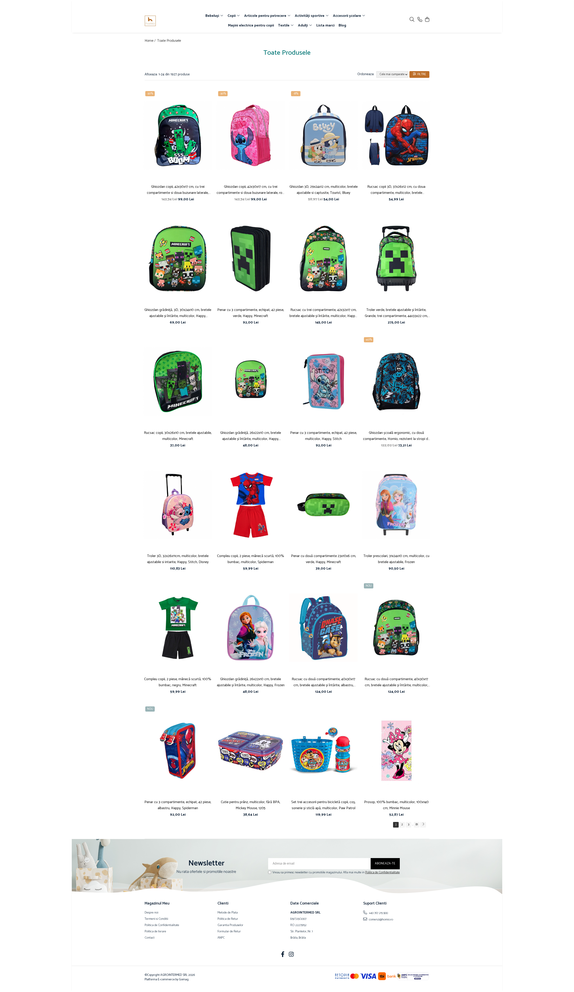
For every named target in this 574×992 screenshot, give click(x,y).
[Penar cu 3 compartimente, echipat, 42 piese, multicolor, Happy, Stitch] (323, 381)
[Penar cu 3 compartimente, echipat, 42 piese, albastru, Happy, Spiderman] (178, 751)
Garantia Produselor (230, 925)
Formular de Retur (229, 931)
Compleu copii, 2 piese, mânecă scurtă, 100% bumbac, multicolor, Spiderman (250, 559)
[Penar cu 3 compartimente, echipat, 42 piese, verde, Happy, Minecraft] (250, 258)
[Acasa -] (170, 20)
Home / (151, 41)
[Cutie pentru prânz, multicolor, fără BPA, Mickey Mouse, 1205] (250, 751)
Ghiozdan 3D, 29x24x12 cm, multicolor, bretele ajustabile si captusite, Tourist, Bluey (323, 190)
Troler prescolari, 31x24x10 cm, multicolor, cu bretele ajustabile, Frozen (396, 559)
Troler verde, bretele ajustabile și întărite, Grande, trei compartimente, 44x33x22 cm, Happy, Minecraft (396, 313)
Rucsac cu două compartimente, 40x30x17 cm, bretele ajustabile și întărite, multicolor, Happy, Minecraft (396, 682)
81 (416, 824)
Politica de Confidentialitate (382, 872)
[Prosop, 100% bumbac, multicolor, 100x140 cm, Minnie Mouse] (396, 751)
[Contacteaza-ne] (419, 20)
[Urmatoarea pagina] (423, 825)
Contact (149, 938)
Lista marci (325, 25)
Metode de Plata (227, 913)
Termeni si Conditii (156, 919)
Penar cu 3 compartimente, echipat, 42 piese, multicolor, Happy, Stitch (323, 436)
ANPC (221, 938)
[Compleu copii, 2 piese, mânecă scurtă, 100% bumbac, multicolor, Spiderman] (250, 504)
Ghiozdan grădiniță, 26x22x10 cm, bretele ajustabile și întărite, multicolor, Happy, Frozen (251, 682)
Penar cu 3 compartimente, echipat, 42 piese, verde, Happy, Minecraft (250, 313)
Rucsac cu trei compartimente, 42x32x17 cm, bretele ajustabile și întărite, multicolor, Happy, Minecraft (323, 313)
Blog (342, 25)
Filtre (421, 74)
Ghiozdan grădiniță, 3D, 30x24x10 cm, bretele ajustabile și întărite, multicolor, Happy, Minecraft (177, 313)
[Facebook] (283, 955)
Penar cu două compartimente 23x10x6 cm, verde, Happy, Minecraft (323, 559)
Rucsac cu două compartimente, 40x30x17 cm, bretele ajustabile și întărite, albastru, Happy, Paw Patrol (323, 682)
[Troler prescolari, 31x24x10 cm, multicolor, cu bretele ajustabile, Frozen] (396, 504)
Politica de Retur (227, 919)
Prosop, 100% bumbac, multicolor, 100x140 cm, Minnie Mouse (396, 805)
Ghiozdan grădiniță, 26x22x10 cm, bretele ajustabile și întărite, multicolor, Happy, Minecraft (250, 436)
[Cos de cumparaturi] (427, 20)
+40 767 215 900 (378, 913)
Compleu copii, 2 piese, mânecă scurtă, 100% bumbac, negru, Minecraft (177, 682)
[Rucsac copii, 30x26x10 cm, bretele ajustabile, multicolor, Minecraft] (178, 381)
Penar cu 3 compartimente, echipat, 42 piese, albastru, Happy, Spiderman (177, 805)
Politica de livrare (155, 931)
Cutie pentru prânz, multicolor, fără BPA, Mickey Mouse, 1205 (250, 805)
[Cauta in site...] (412, 20)
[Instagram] (291, 955)
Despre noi (151, 913)
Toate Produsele (169, 41)
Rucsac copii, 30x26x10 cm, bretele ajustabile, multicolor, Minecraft (178, 436)
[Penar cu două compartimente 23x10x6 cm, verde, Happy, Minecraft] (323, 504)
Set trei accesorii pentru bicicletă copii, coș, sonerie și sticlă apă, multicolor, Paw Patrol (323, 805)
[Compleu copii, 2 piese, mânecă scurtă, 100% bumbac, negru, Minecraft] (178, 627)
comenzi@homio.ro (380, 919)
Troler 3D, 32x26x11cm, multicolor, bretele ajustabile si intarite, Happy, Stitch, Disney (178, 559)
